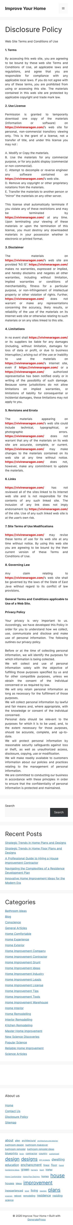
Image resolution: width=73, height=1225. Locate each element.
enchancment (31, 1165)
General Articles (16, 928)
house (57, 1175)
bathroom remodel (15, 1149)
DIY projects (44, 1160)
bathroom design (14, 1145)
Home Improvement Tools (22, 996)
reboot (17, 1195)
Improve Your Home (25, 8)
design (12, 1159)
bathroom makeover (36, 1145)
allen (17, 1140)
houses (9, 1183)
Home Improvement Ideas (22, 968)
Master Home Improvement (23, 1031)
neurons (43, 1191)
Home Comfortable (18, 933)
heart (42, 1170)
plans (54, 1190)
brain (22, 1154)
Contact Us (12, 1111)
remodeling (29, 1195)
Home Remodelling (18, 1014)
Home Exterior (14, 945)
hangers (34, 1170)
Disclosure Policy (16, 1117)
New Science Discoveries (22, 1036)
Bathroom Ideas (16, 911)
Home (9, 1105)
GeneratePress (37, 1219)
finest (46, 1165)
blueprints (11, 1153)
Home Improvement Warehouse (26, 1002)
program (8, 1196)
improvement (37, 1182)
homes (45, 1176)
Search (10, 805)
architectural (29, 1140)
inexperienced (14, 1190)
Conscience (13, 922)
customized (54, 1154)
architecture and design (47, 1141)
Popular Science (16, 1042)
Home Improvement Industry (24, 973)
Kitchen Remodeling (18, 1025)
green (25, 1169)
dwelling (58, 1159)
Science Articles (16, 1054)
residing (57, 1195)
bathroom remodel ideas (40, 1149)
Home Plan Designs (31, 1177)
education (12, 1165)
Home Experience (17, 939)
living (34, 1190)
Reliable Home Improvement (24, 1048)
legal (27, 1191)
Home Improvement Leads (23, 979)
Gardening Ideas (12, 1170)
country (43, 1153)
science (9, 1200)
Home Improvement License (24, 985)
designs (29, 1159)
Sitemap (10, 1122)
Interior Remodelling (18, 1019)
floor (54, 1165)
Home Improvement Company (25, 951)
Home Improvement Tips (22, 991)
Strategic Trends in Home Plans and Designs (35, 842)
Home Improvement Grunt (22, 962)
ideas (19, 1183)
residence (44, 1195)
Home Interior (14, 1008)
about (9, 1140)
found (61, 1165)
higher (49, 1169)
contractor (31, 1153)
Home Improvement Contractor (26, 956)
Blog (8, 916)
